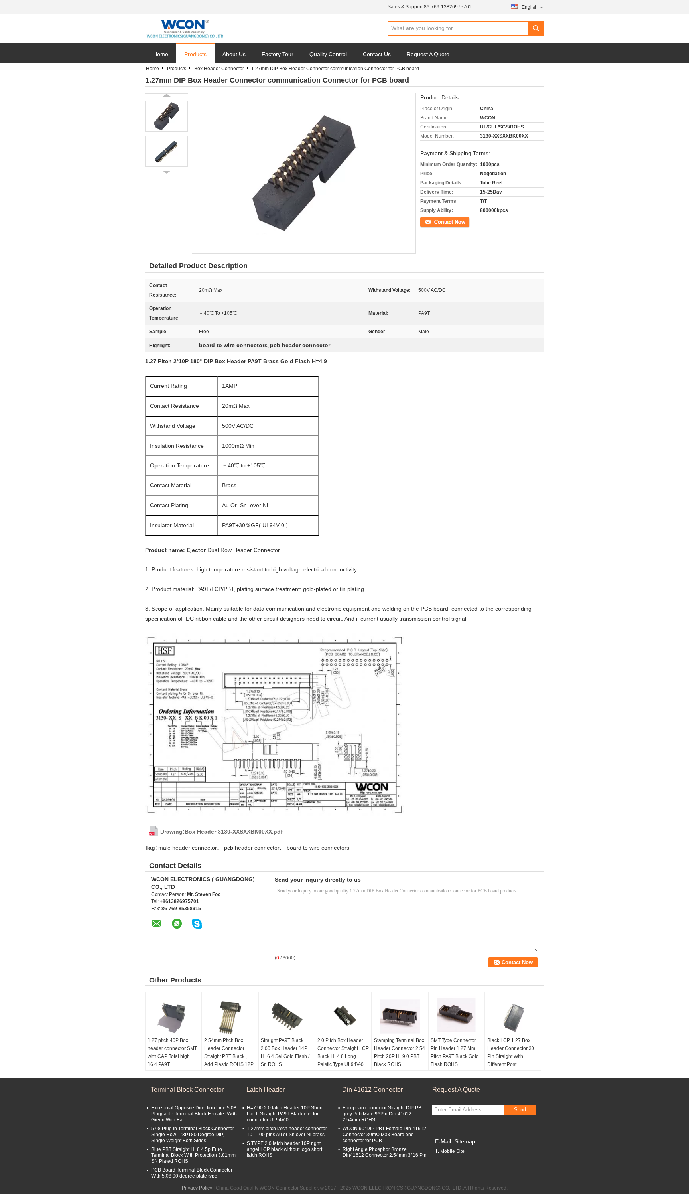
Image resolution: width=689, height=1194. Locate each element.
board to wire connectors (318, 847)
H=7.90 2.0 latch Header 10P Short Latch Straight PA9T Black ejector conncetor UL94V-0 (285, 1114)
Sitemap (465, 1141)
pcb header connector (252, 847)
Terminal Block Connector (187, 1089)
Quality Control (328, 54)
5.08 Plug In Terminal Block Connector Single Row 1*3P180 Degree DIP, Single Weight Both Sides (192, 1134)
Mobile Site (452, 1151)
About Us (234, 54)
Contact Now (434, 221)
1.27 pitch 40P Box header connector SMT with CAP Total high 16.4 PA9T (172, 1052)
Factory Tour (277, 54)
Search (536, 28)
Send (520, 1110)
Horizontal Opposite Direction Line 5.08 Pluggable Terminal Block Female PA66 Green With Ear (194, 1114)
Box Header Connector (219, 68)
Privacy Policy (197, 1188)
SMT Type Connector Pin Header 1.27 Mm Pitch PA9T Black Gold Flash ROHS (455, 1052)
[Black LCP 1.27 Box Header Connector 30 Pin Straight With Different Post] (513, 1016)
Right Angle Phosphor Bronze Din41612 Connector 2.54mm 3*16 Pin (385, 1152)
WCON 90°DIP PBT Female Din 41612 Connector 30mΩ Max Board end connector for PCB (384, 1134)
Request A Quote (428, 54)
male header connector (187, 847)
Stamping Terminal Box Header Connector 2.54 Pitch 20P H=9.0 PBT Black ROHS (399, 1052)
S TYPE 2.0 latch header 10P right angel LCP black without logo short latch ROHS (284, 1149)
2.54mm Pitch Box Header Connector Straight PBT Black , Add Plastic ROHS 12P (229, 1052)
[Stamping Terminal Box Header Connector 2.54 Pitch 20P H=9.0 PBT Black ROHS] (400, 1016)
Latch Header (265, 1089)
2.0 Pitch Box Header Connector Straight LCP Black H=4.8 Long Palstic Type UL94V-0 (343, 1052)
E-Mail (443, 1141)
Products (195, 54)
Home (160, 54)
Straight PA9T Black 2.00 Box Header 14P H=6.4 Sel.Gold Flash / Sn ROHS (285, 1052)
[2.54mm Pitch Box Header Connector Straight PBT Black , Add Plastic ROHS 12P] (230, 1016)
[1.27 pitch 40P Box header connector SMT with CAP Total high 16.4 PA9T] (173, 1016)
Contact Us (377, 54)
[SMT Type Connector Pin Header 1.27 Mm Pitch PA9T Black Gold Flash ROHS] (456, 1016)
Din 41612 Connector (372, 1089)
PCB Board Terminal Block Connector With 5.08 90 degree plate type (191, 1173)
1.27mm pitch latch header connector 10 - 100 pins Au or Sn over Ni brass (287, 1131)
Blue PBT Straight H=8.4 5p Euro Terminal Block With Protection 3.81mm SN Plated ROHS (193, 1155)
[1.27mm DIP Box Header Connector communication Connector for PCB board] (166, 116)
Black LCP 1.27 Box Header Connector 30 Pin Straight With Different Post (510, 1052)
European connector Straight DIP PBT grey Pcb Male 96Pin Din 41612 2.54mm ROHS (383, 1114)
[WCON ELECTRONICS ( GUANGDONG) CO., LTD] (184, 29)
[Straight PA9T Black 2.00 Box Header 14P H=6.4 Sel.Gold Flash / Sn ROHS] (287, 1016)
